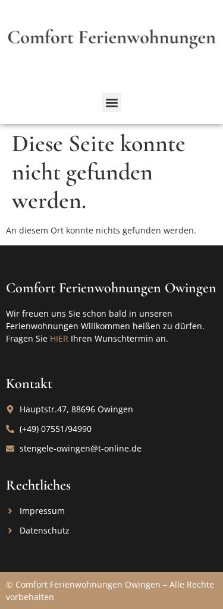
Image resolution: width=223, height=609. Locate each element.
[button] (111, 102)
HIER (59, 338)
